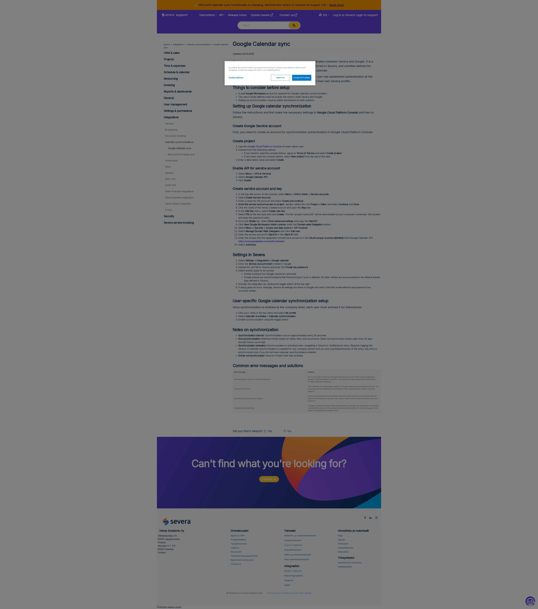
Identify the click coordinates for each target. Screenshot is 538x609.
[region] (270, 73)
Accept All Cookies (302, 78)
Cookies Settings (236, 77)
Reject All (280, 78)
